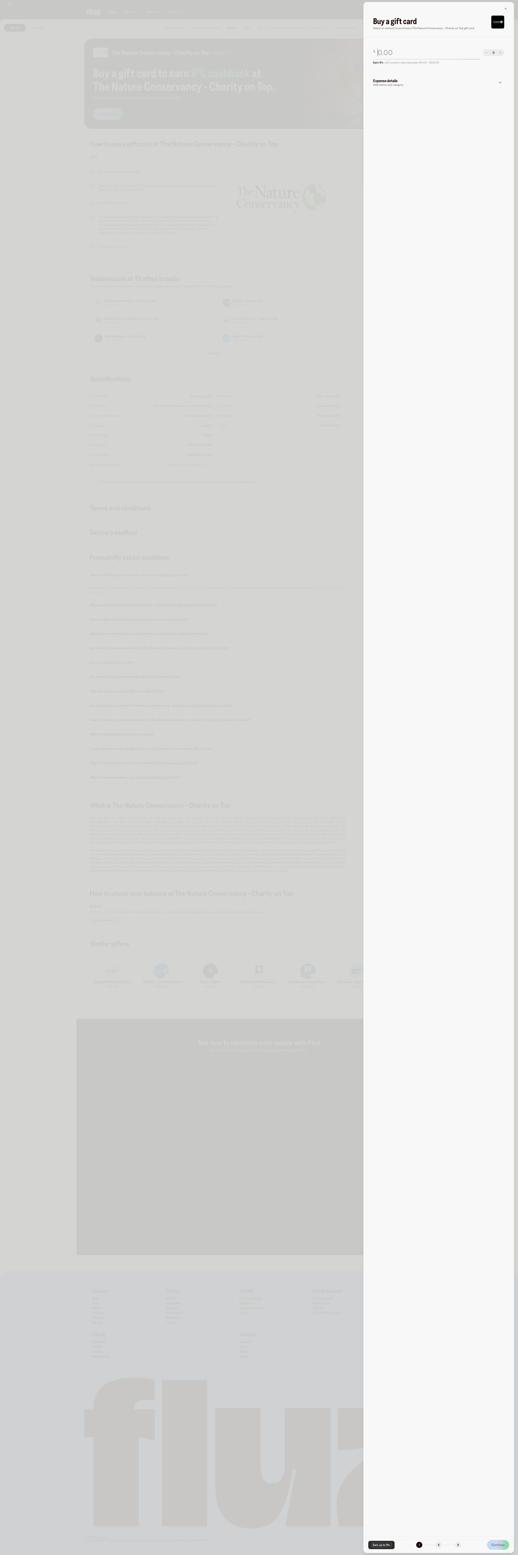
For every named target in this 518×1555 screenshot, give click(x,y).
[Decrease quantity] (486, 52)
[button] (438, 82)
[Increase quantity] (500, 52)
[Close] (505, 8)
